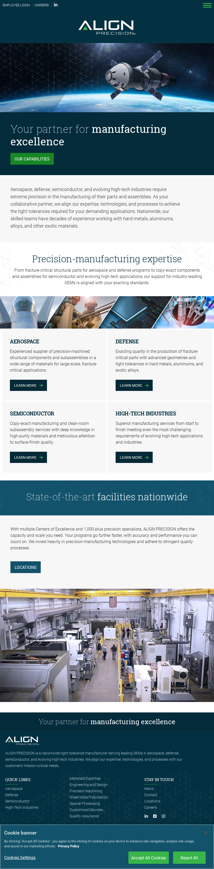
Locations (152, 801)
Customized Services (86, 809)
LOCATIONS (26, 567)
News (148, 788)
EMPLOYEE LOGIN (16, 5)
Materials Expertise (85, 778)
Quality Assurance (84, 815)
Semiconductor (17, 801)
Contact (150, 794)
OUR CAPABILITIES (32, 159)
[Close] (205, 832)
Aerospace (13, 788)
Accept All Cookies (148, 857)
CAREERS (42, 5)
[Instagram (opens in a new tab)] (165, 816)
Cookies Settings (20, 857)
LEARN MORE (25, 385)
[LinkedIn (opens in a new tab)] (56, 5)
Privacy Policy (68, 846)
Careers (150, 807)
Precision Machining (86, 790)
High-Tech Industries (22, 807)
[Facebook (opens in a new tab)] (157, 816)
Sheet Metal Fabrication (89, 797)
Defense (11, 794)
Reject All (189, 857)
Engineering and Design (89, 784)
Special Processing (85, 803)
